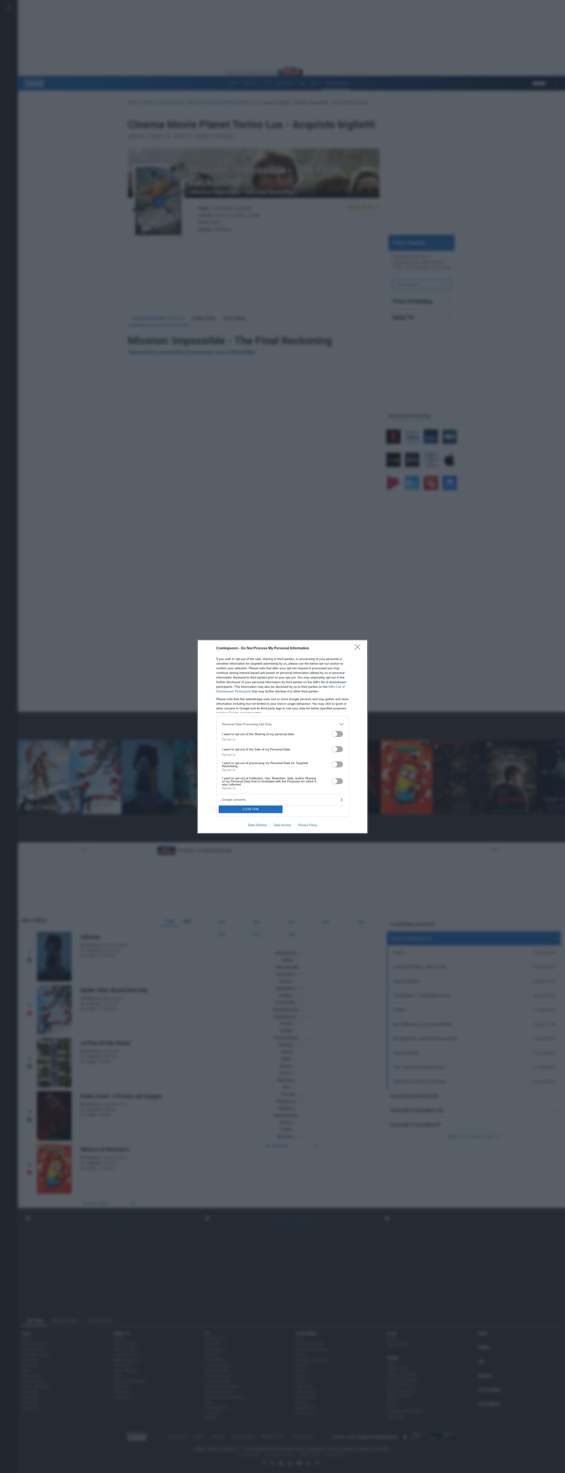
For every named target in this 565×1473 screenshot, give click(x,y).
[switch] (337, 734)
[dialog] (282, 736)
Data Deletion (257, 825)
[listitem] (282, 724)
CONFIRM (251, 809)
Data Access (282, 825)
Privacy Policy (307, 825)
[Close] (359, 648)
